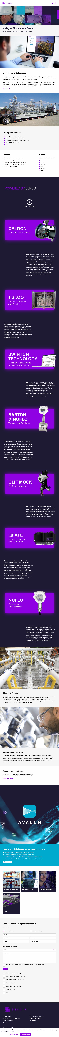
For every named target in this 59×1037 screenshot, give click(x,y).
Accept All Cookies (25, 1034)
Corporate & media (11, 983)
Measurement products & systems (15, 979)
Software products (10, 989)
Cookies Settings (14, 1034)
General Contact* (10, 931)
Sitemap (5, 1023)
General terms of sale (8, 1020)
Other (7, 993)
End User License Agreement (36, 1016)
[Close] (56, 1030)
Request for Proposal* (38, 931)
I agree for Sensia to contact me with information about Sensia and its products (26, 964)
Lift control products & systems (14, 986)
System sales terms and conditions (11, 1018)
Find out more (7, 861)
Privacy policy (32, 1020)
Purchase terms (7, 1016)
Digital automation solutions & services (16, 976)
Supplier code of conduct (35, 1018)
